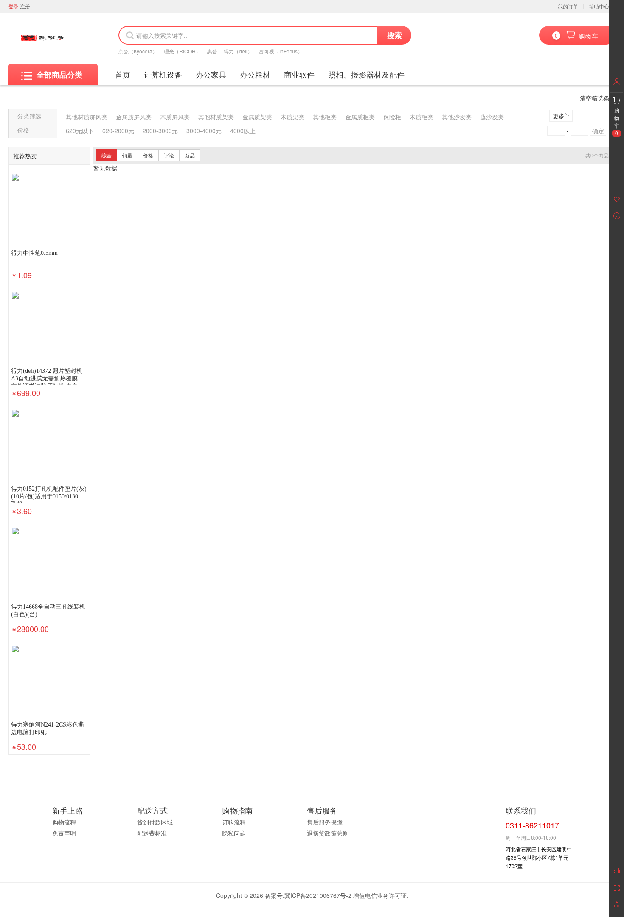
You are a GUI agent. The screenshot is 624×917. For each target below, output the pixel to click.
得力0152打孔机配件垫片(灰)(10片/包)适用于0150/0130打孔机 (49, 496)
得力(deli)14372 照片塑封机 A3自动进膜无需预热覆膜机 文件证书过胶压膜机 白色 (47, 378)
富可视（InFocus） (281, 51)
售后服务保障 (325, 822)
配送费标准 (152, 833)
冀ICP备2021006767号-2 (317, 895)
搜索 (394, 35)
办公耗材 (255, 74)
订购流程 (234, 822)
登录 (13, 6)
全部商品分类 (59, 74)
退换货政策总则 (328, 833)
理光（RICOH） (182, 51)
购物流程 (64, 822)
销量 (127, 155)
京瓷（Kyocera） (137, 51)
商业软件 (299, 74)
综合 (106, 155)
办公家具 (211, 74)
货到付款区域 (155, 822)
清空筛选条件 (598, 98)
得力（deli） (238, 51)
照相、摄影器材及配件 (366, 74)
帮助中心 (599, 6)
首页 (122, 74)
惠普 (212, 51)
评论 (169, 155)
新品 (190, 155)
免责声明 (64, 833)
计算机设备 (163, 74)
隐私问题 (234, 833)
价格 (148, 155)
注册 (25, 6)
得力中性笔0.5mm (34, 253)
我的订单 (568, 6)
